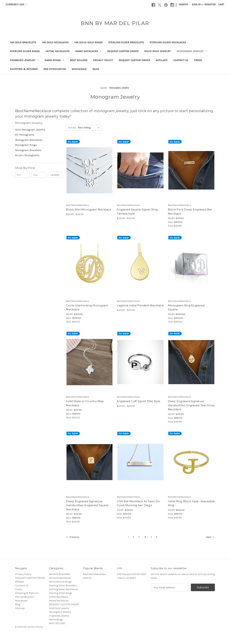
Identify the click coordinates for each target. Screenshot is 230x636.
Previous (74, 537)
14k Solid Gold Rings (88, 42)
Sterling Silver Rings (25, 51)
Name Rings (53, 60)
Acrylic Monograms (27, 155)
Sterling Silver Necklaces (168, 42)
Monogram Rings (26, 145)
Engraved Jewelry (22, 60)
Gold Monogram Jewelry (30, 129)
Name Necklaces (86, 51)
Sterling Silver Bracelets (126, 42)
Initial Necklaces (57, 51)
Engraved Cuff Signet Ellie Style (138, 401)
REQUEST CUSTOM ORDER (123, 51)
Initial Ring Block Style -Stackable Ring (191, 503)
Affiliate (162, 60)
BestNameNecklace (94, 574)
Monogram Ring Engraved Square (186, 307)
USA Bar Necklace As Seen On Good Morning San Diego (138, 503)
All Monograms (24, 134)
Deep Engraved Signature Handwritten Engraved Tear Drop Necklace (191, 405)
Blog (96, 69)
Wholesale (79, 69)
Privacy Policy (103, 60)
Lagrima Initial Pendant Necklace (140, 305)
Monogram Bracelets (28, 150)
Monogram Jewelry (190, 51)
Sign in (196, 4)
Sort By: (72, 127)
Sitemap (20, 608)
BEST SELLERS (78, 60)
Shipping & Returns (24, 69)
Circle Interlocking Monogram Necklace (87, 307)
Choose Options (89, 173)
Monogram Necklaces (29, 139)
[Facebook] (153, 5)
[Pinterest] (166, 5)
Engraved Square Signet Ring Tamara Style (137, 211)
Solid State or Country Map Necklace (85, 403)
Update (54, 174)
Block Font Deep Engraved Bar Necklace (190, 211)
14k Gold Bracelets (23, 42)
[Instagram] (172, 5)
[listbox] (90, 127)
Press (198, 60)
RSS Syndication (54, 69)
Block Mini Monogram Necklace (88, 209)
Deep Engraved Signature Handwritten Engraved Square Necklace (87, 505)
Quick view (86, 167)
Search (183, 4)
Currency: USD (15, 4)
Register (210, 4)
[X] (160, 5)
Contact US (180, 60)
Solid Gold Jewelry (157, 51)
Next (209, 537)
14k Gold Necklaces (55, 42)
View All (87, 577)
